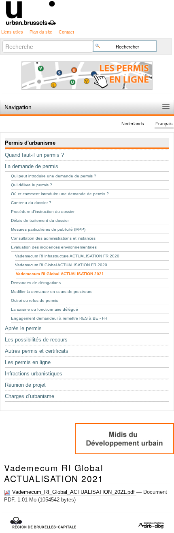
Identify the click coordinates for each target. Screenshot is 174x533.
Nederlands (132, 124)
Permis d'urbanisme (30, 143)
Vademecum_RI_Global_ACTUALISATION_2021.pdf (73, 492)
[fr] (87, 12)
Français (164, 124)
